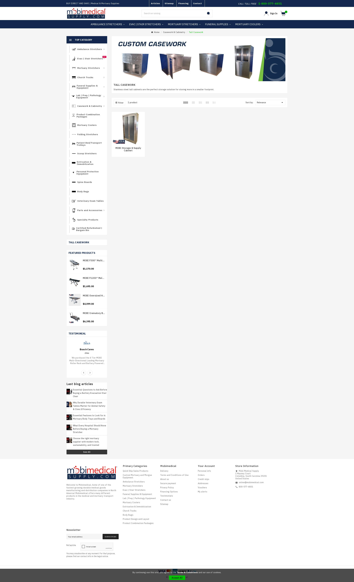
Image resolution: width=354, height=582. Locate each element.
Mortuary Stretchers (133, 486)
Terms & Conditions (187, 572)
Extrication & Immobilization (137, 506)
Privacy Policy (167, 487)
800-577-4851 (246, 486)
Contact (197, 3)
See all (86, 452)
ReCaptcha (71, 545)
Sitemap (169, 3)
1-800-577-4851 (270, 3)
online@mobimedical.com (251, 482)
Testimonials (166, 496)
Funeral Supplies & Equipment (137, 494)
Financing (183, 3)
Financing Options (169, 491)
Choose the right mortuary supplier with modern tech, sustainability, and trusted (86, 441)
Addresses (203, 483)
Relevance (270, 102)
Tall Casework (79, 242)
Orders (201, 475)
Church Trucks (129, 511)
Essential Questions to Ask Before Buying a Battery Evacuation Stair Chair (90, 393)
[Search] (208, 13)
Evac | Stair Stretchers (134, 490)
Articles (155, 3)
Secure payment (168, 483)
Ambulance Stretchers (134, 481)
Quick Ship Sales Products (135, 471)
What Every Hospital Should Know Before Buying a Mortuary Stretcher (89, 428)
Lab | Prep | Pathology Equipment (139, 498)
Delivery (164, 471)
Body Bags (128, 515)
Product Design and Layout (136, 519)
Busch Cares (87, 349)
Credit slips (203, 479)
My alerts (202, 491)
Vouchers (202, 487)
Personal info (204, 471)
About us (164, 479)
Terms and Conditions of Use (174, 475)
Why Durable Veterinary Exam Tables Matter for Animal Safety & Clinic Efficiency (89, 405)
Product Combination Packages (138, 523)
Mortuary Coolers (131, 502)
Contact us (165, 500)
